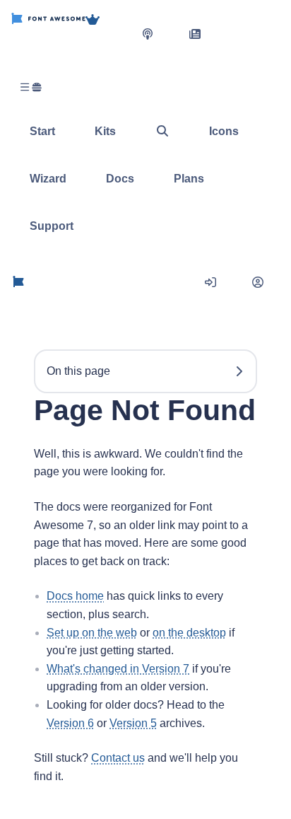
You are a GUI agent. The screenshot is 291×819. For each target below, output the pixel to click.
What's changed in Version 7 (118, 669)
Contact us (118, 758)
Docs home (75, 596)
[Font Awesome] (48, 33)
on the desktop (189, 633)
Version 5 (133, 723)
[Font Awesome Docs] (18, 282)
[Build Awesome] (107, 33)
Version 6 (70, 723)
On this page (78, 371)
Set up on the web (92, 633)
